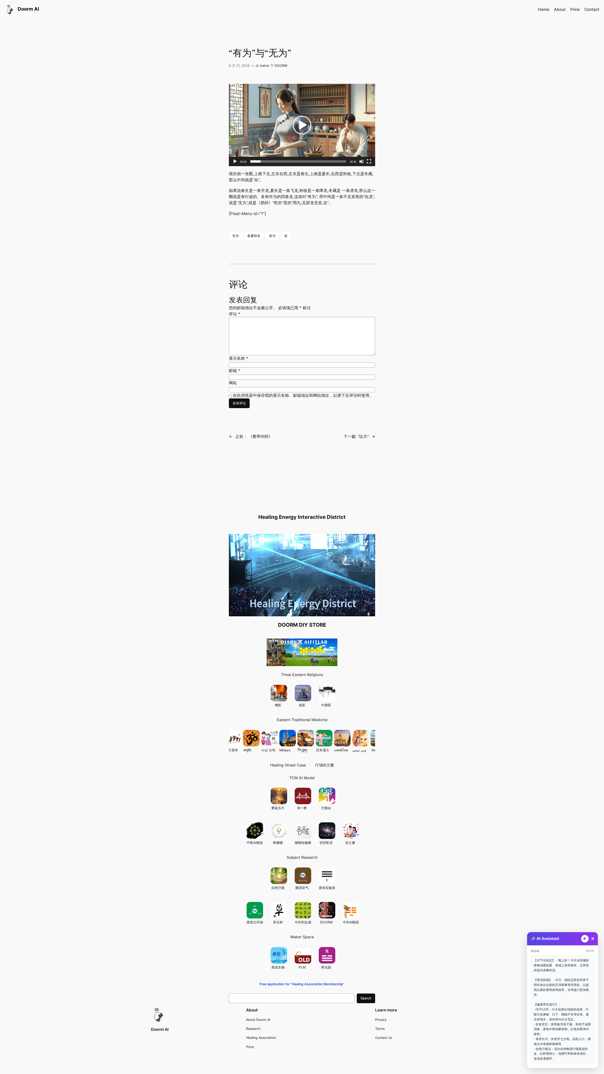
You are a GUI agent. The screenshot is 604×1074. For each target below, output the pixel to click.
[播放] (235, 161)
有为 (272, 236)
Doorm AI (160, 1029)
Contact (591, 9)
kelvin (264, 65)
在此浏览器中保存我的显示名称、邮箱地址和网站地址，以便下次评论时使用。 (303, 395)
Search (366, 998)
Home (543, 9)
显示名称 (238, 358)
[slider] (298, 161)
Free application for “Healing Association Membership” (302, 984)
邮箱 (234, 370)
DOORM (281, 65)
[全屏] (369, 161)
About (560, 9)
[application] (302, 125)
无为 (235, 236)
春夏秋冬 (253, 236)
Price (575, 9)
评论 (234, 314)
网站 (233, 383)
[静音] (361, 161)
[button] (302, 125)
